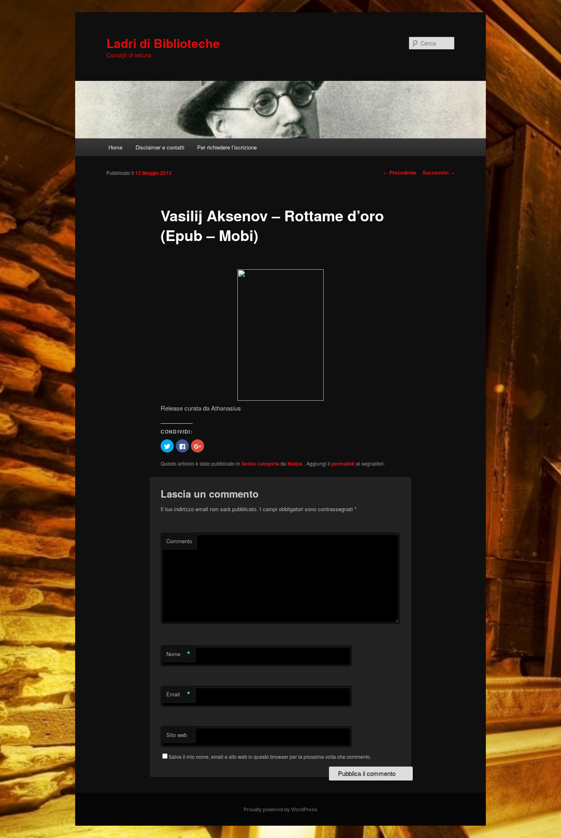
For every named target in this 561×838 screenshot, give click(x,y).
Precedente (399, 172)
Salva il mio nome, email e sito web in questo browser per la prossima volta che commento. (270, 756)
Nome (178, 654)
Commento (179, 541)
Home (115, 147)
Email (178, 694)
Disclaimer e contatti (160, 147)
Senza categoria (260, 463)
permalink (343, 463)
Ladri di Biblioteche (163, 43)
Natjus (295, 463)
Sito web (176, 735)
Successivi (439, 172)
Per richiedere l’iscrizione (227, 147)
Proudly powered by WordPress (280, 809)
